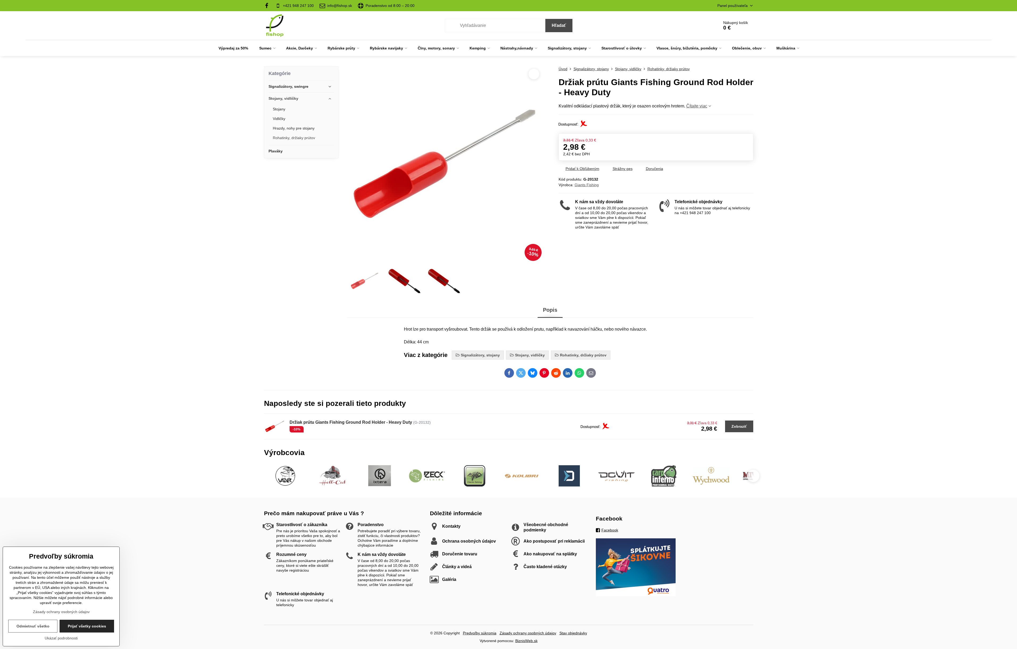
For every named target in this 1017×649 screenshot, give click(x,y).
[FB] (268, 5)
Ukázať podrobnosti (61, 638)
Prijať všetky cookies (87, 626)
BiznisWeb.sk (526, 641)
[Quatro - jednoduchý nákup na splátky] (636, 595)
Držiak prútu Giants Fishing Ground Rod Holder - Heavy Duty (351, 422)
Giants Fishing (587, 185)
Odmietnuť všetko (32, 626)
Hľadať (559, 25)
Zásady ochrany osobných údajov (528, 633)
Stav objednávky (573, 633)
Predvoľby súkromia (479, 633)
